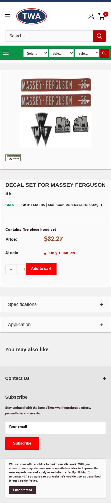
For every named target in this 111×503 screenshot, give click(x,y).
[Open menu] (7, 16)
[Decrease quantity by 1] (11, 269)
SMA (9, 205)
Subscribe (22, 443)
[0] (101, 16)
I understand (22, 490)
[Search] (99, 36)
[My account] (91, 16)
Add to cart (41, 269)
